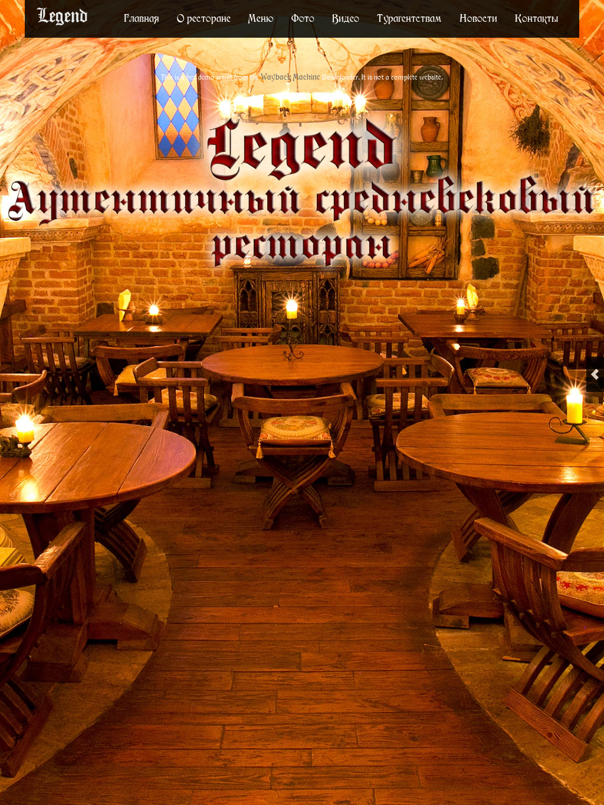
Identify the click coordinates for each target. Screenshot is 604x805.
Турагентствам (409, 18)
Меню (261, 18)
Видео (345, 18)
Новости (478, 18)
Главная (141, 18)
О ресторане (204, 18)
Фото (302, 18)
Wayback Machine (290, 77)
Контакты (537, 18)
